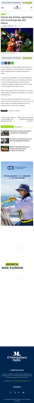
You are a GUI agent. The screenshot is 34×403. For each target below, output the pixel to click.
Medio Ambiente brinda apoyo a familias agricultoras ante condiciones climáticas (20, 148)
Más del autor (18, 126)
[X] (18, 392)
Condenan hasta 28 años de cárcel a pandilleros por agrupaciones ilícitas (8, 119)
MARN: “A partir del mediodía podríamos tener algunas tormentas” (25, 119)
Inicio (2, 11)
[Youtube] (23, 392)
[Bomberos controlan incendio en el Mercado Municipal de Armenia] (5, 141)
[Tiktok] (15, 392)
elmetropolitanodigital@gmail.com (21, 381)
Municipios (3, 14)
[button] (31, 8)
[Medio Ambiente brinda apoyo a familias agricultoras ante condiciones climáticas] (5, 148)
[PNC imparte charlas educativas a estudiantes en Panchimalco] (5, 133)
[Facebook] (10, 392)
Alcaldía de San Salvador (14, 110)
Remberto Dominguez (8, 25)
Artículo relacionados (7, 126)
